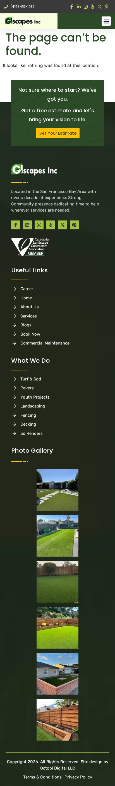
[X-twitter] (62, 224)
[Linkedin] (27, 224)
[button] (106, 21)
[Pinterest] (74, 224)
